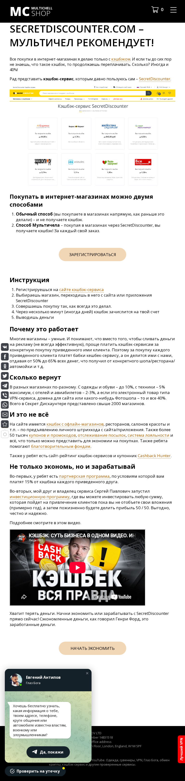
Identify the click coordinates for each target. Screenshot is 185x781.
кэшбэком (120, 59)
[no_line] (92, 186)
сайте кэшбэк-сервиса (81, 289)
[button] (87, 673)
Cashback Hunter (154, 455)
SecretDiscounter (154, 78)
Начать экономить (93, 648)
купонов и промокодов (52, 435)
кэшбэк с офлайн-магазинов (75, 424)
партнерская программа (84, 476)
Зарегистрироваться (92, 254)
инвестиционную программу (40, 496)
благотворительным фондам (60, 446)
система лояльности (148, 435)
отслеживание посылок (102, 435)
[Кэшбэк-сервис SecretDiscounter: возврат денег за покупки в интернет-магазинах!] (5, 424)
